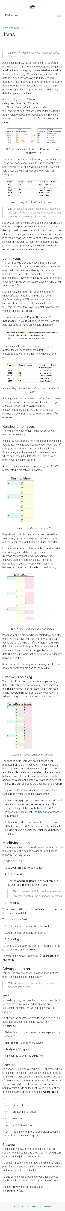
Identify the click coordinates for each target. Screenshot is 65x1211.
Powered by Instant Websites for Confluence (32, 1206)
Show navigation (11, 27)
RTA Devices (11, 15)
